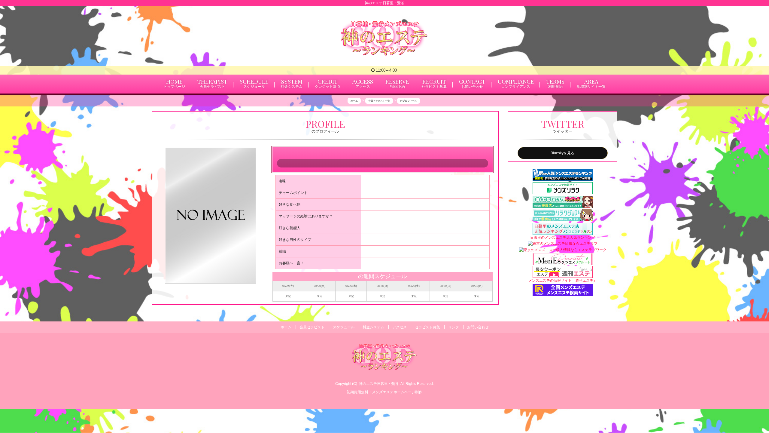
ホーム (286, 327)
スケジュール (343, 327)
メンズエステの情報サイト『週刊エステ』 (562, 280)
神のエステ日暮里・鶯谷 (379, 384)
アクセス (399, 327)
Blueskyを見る (562, 153)
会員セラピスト (312, 327)
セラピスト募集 (427, 327)
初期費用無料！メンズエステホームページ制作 (384, 392)
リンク (453, 327)
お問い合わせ (478, 327)
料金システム (373, 327)
